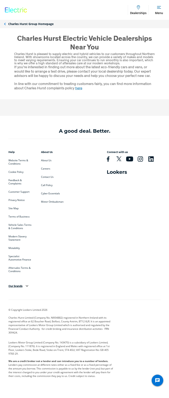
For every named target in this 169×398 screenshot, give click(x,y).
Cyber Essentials (50, 193)
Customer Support (18, 192)
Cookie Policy (15, 172)
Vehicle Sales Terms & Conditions (20, 226)
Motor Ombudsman (52, 201)
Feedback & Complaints (15, 182)
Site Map (13, 208)
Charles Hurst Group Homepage (31, 24)
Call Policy (47, 185)
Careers (45, 168)
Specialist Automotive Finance (19, 258)
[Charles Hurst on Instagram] (142, 159)
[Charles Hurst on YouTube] (131, 159)
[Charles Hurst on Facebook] (109, 159)
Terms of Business (19, 216)
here (78, 88)
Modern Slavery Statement (17, 238)
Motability (14, 248)
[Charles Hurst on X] (120, 159)
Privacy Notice (16, 200)
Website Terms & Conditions (18, 162)
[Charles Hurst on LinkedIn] (152, 159)
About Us (46, 160)
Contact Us (47, 177)
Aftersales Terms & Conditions (19, 269)
